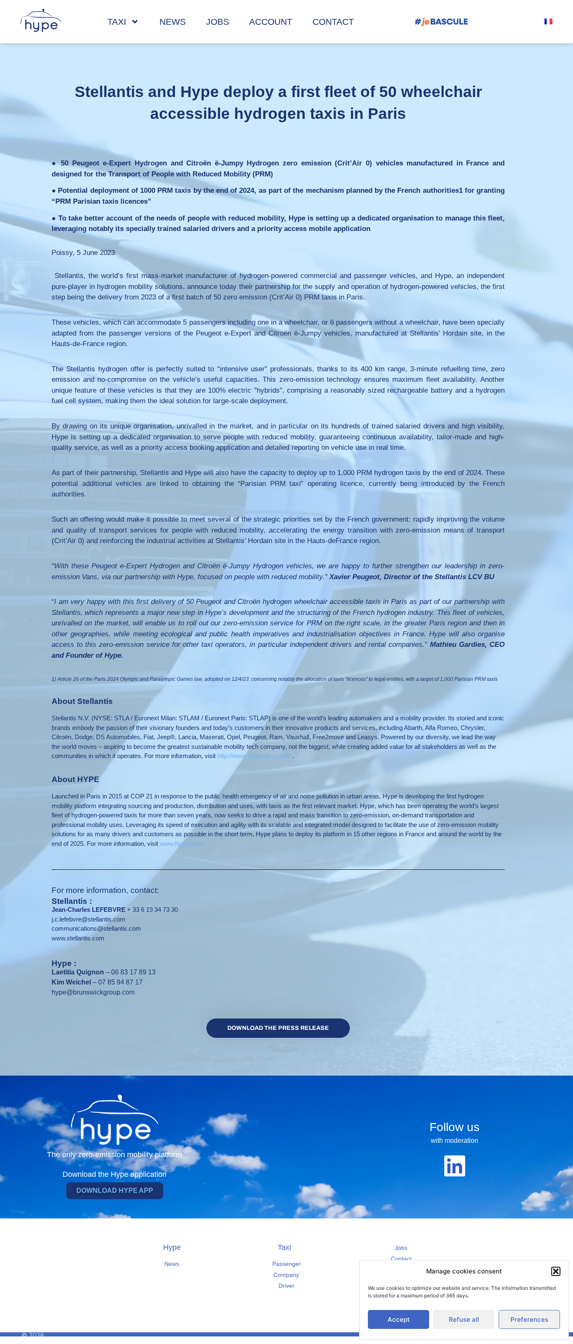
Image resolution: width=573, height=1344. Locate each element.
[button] (556, 1271)
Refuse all (464, 1319)
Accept (399, 1319)
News (172, 21)
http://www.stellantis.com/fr (254, 755)
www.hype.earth (182, 843)
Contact (333, 21)
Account (270, 21)
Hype (172, 1247)
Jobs (217, 21)
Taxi (116, 21)
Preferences (529, 1319)
